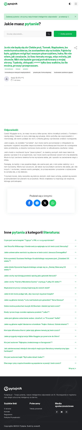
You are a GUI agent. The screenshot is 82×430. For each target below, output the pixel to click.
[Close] (75, 16)
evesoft (37, 426)
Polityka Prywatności (12, 417)
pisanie (25, 69)
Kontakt (7, 412)
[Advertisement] (41, 105)
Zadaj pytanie (66, 34)
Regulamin (8, 415)
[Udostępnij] (75, 56)
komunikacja (9, 69)
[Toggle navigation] (76, 4)
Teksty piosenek (36, 409)
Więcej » (72, 368)
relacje (18, 69)
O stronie (7, 409)
